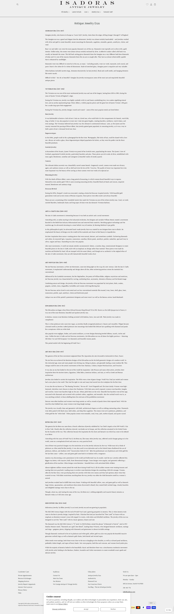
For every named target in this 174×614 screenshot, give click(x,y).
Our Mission (57, 581)
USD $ (151, 603)
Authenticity (92, 578)
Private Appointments (25, 575)
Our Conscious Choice (95, 584)
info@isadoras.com (129, 592)
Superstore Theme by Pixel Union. (26, 605)
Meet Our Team (58, 578)
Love (86, 12)
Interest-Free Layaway (25, 587)
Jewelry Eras (96, 12)
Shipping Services (23, 581)
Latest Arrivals (76, 12)
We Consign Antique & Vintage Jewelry (65, 584)
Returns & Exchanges (24, 578)
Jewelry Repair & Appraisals (26, 584)
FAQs (19, 593)
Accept (86, 609)
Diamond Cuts (92, 581)
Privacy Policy (63, 604)
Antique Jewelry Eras (94, 575)
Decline (113, 609)
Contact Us (56, 575)
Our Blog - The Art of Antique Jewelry (99, 587)
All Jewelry (64, 12)
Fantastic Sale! (108, 12)
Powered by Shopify (39, 605)
